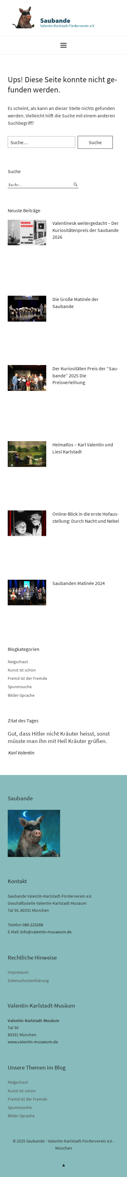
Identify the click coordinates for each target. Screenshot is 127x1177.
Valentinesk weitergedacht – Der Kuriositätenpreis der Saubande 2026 (85, 230)
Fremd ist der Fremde (27, 678)
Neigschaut (18, 661)
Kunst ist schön (22, 670)
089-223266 (33, 924)
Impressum (18, 972)
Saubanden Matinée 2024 (78, 583)
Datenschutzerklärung (28, 980)
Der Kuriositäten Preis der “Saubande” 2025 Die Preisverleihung (85, 375)
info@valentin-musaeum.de (46, 932)
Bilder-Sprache (21, 695)
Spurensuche (20, 686)
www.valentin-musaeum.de (33, 1042)
